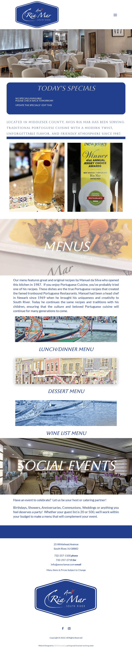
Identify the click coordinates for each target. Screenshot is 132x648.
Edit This (47, 105)
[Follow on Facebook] (62, 628)
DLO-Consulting (60, 646)
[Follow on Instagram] (69, 628)
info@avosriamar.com (63, 564)
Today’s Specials (66, 88)
